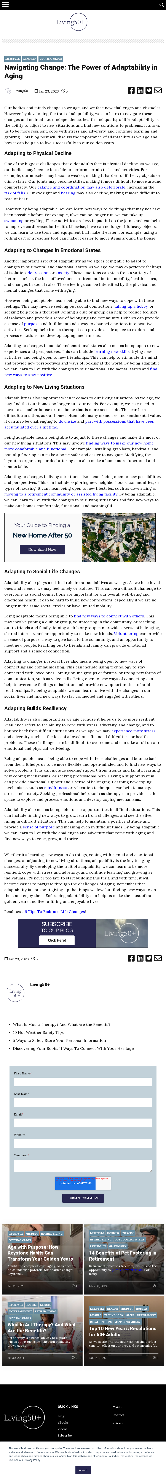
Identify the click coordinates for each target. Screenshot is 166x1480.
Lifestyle (12, 58)
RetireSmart (146, 1315)
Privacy (118, 1423)
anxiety (62, 272)
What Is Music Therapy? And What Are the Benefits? (61, 1024)
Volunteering (127, 633)
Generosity (117, 1246)
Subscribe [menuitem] (65, 1435)
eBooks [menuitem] (63, 1422)
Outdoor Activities (130, 1239)
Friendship (98, 1246)
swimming (14, 220)
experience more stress (133, 730)
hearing (68, 192)
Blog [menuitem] (61, 1416)
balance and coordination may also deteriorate (80, 187)
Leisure (45, 1304)
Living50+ (21, 91)
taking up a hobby (131, 306)
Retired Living (52, 1233)
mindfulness (55, 787)
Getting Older (51, 58)
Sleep (130, 1315)
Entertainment (20, 1311)
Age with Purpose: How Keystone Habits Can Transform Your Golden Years (40, 1253)
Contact (118, 1415)
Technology (113, 1315)
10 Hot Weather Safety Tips (38, 1032)
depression (38, 272)
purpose (32, 323)
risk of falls (14, 192)
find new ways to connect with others (109, 616)
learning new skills (111, 351)
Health (112, 1308)
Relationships (101, 1321)
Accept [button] (83, 1470)
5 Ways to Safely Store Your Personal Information (59, 1040)
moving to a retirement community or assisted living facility (60, 494)
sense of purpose (39, 827)
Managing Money (127, 1321)
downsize (66, 421)
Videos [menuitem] (62, 1429)
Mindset (29, 58)
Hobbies (113, 1233)
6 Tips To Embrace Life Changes (55, 911)
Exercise (128, 1233)
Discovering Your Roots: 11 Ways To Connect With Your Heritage (73, 1048)
